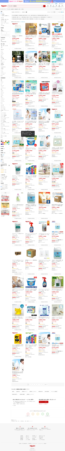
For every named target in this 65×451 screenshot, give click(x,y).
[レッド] (3, 142)
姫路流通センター (55, 156)
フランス (2, 91)
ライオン (2, 54)
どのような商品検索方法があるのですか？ (19, 402)
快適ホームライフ (55, 74)
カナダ (2, 94)
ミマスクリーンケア (3, 59)
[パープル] (3, 144)
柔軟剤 (13, 391)
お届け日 (2, 159)
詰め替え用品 (2, 39)
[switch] (9, 165)
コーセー (2, 52)
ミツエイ (2, 69)
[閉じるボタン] (63, 15)
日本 (1, 79)
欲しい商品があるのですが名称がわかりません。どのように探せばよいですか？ (24, 401)
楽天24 (14, 44)
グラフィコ (2, 53)
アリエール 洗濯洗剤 (54, 391)
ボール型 (6, 45)
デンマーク (2, 100)
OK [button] (33, 133)
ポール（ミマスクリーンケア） (5, 117)
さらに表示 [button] (2, 25)
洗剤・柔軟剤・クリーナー (29, 421)
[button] (42, 6)
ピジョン (2, 65)
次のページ (46, 384)
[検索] (44, 6)
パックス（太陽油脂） (4, 115)
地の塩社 (2, 57)
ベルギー (2, 90)
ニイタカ (2, 71)
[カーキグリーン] (8, 141)
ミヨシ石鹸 (2, 58)
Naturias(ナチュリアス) (16, 216)
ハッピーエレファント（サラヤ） (5, 134)
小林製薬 (2, 68)
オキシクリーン (3, 106)
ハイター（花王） (3, 132)
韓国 (1, 89)
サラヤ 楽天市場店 (28, 187)
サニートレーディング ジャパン (44, 329)
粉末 (3, 45)
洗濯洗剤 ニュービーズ (30, 394)
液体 (1, 45)
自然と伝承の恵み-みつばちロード (44, 72)
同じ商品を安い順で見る (18, 48)
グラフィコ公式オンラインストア (44, 45)
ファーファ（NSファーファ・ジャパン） (5, 130)
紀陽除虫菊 (2, 64)
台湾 (1, 96)
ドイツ (2, 83)
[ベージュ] (7, 141)
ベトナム (2, 86)
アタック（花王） (3, 109)
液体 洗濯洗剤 (47, 391)
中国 (1, 80)
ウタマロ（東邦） (3, 128)
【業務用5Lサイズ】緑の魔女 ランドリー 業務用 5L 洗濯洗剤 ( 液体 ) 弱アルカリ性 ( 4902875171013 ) (30, 205)
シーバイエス (2, 74)
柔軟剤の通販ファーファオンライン (18, 272)
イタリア (2, 95)
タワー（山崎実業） (3, 121)
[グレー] (3, 141)
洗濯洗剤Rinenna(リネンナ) (30, 45)
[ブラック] (1, 141)
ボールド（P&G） (3, 116)
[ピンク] (1, 142)
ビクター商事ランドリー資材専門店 (57, 213)
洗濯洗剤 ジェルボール (33, 391)
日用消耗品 (22, 421)
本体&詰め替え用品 (3, 41)
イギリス (2, 97)
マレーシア (2, 85)
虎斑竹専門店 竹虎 (28, 73)
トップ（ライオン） (3, 112)
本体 (1, 40)
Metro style (41, 184)
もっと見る (14, 405)
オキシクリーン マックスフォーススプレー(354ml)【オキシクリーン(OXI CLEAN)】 (31, 234)
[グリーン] (7, 142)
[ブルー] (8, 142)
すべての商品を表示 (22, 21)
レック (2, 70)
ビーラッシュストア (42, 242)
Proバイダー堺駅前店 (42, 213)
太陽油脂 (2, 63)
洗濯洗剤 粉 (18, 391)
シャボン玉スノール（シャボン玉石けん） (5, 123)
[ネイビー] (1, 144)
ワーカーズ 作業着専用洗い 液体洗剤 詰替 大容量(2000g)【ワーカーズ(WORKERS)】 (18, 345)
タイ (1, 84)
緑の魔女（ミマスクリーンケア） (5, 111)
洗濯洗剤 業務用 (22, 394)
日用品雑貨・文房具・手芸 (15, 421)
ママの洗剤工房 (42, 101)
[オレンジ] (4, 142)
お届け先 (2, 156)
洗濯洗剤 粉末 (40, 391)
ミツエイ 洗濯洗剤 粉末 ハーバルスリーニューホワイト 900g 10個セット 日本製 (31, 318)
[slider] (0, 31)
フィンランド (2, 101)
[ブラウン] (5, 141)
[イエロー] (5, 142)
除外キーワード (3, 189)
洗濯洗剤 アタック (24, 391)
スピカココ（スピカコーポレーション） (5, 127)
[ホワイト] (4, 141)
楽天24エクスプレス (55, 242)
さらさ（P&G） (3, 120)
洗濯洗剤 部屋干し (15, 394)
